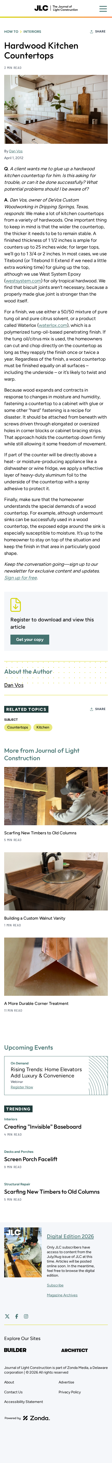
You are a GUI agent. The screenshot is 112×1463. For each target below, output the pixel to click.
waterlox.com (53, 325)
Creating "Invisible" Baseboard (43, 1126)
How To (11, 31)
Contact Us (13, 1392)
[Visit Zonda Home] (27, 1418)
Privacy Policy (70, 1392)
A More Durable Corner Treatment (36, 1003)
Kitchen (42, 727)
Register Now (22, 1087)
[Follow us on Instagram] (26, 1316)
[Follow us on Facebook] (17, 1316)
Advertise (66, 1382)
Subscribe (55, 1285)
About (9, 1382)
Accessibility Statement (23, 1402)
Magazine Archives (62, 1295)
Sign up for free (20, 578)
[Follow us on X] (7, 1316)
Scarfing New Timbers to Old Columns (40, 832)
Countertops (17, 727)
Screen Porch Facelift (30, 1159)
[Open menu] (103, 9)
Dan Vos (16, 151)
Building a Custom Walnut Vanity (34, 918)
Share (100, 31)
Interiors (32, 31)
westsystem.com (23, 281)
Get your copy (29, 639)
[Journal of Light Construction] (56, 8)
